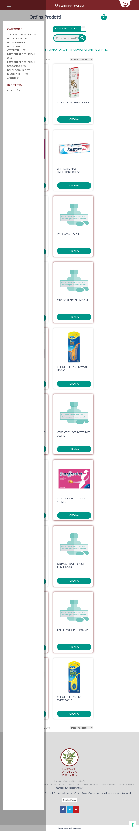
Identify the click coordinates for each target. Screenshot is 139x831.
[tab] (83, 27)
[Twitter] (70, 809)
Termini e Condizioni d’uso (67, 793)
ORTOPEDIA (16, 50)
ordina (74, 119)
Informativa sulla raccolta (69, 828)
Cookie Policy (88, 793)
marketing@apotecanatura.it (69, 787)
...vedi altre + (13, 77)
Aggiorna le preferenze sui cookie (113, 793)
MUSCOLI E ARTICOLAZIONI (22, 34)
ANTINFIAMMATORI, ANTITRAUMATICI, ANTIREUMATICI (17, 42)
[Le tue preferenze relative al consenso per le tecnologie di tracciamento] (132, 824)
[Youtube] (76, 809)
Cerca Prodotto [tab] (67, 28)
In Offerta (13, 90)
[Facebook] (63, 809)
